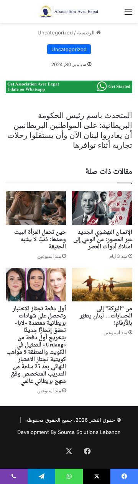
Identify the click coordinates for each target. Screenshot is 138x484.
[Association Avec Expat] (69, 11)
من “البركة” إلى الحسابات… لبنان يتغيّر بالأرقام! (106, 316)
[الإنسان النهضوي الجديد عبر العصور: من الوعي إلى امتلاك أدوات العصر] (102, 208)
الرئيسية (86, 32)
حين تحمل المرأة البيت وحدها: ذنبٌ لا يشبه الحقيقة (40, 239)
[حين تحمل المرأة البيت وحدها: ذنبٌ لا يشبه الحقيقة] (36, 208)
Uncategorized (55, 32)
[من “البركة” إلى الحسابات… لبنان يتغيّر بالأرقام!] (102, 285)
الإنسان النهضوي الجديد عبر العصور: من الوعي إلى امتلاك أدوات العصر (102, 239)
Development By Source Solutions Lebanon (69, 432)
